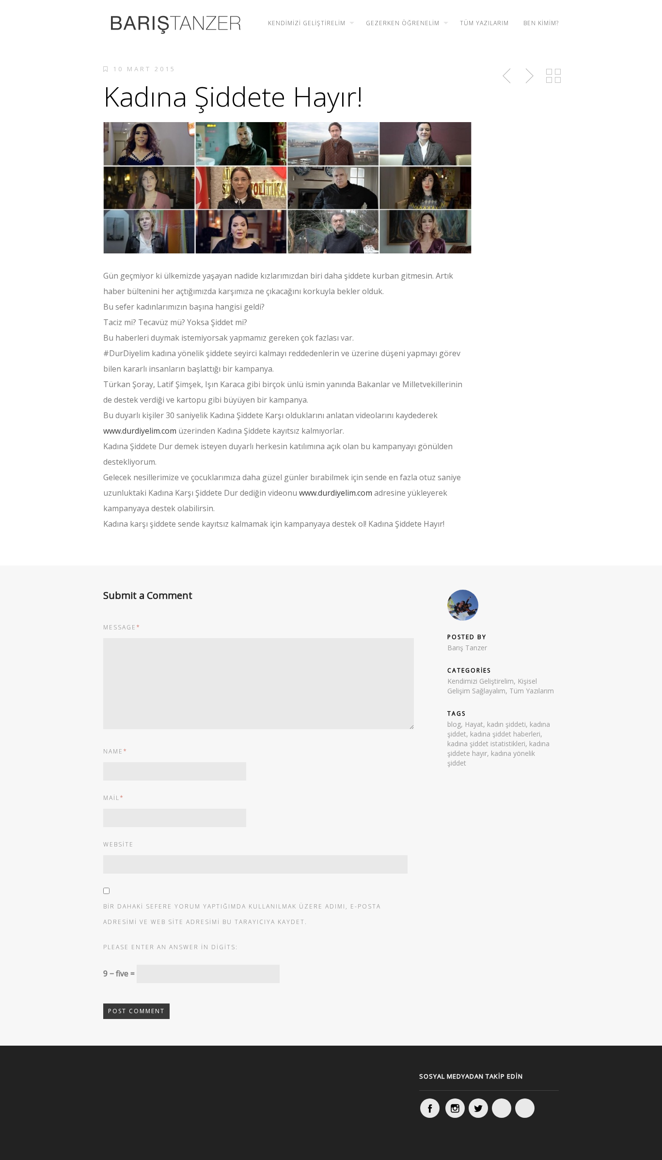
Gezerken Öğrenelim (403, 23)
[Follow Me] (478, 1108)
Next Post (528, 76)
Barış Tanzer (467, 647)
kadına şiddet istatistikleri (486, 743)
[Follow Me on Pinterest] (525, 1108)
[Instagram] (455, 1108)
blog (454, 724)
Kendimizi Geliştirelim (307, 23)
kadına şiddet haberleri (505, 733)
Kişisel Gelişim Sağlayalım (492, 685)
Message (122, 627)
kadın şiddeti (506, 724)
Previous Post (507, 76)
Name (115, 751)
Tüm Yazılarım (484, 23)
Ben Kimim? (541, 23)
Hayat (474, 724)
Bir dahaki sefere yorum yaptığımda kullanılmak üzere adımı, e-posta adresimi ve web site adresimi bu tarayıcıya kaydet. (242, 914)
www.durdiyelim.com (139, 430)
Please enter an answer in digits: (170, 947)
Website (118, 844)
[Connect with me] (501, 1108)
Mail (113, 798)
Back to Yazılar (553, 76)
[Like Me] (430, 1108)
